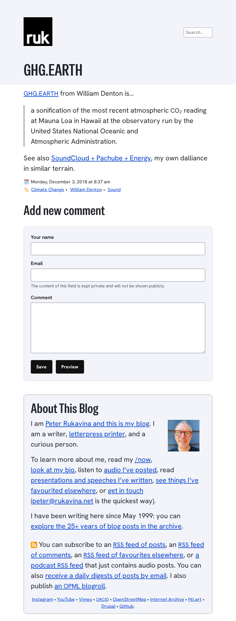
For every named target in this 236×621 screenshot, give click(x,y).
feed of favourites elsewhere (133, 554)
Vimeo (85, 599)
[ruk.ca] (118, 31)
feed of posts (139, 544)
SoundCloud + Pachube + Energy (101, 157)
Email (37, 263)
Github (126, 606)
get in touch (125, 490)
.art (194, 599)
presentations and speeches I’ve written (91, 480)
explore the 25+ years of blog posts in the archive (106, 526)
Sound (114, 190)
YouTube (66, 599)
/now (143, 459)
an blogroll (79, 585)
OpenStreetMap (129, 599)
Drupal (108, 606)
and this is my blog (97, 423)
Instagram (42, 599)
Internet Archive (167, 599)
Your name (42, 237)
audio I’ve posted (130, 469)
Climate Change (47, 190)
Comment (41, 297)
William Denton (86, 190)
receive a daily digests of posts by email (106, 575)
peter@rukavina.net (62, 500)
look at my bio (53, 469)
